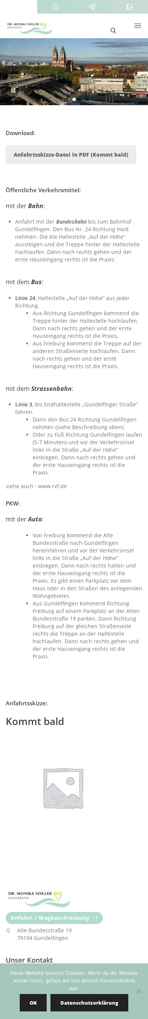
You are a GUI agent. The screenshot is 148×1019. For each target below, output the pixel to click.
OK (33, 1002)
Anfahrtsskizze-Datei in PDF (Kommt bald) (71, 154)
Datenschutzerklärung (89, 1002)
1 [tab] (74, 99)
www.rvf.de (52, 486)
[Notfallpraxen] (92, 7)
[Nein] (138, 991)
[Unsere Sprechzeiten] (55, 7)
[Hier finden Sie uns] (18, 7)
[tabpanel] (74, 71)
